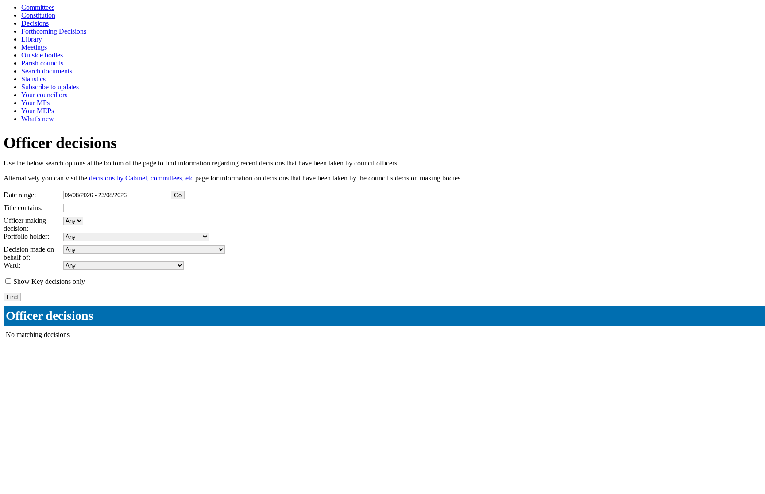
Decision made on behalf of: (29, 253)
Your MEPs (37, 111)
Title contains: (23, 207)
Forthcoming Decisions (53, 31)
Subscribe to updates (50, 87)
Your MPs (35, 103)
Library (31, 39)
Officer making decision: (25, 224)
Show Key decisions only (49, 281)
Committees (37, 7)
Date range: (20, 195)
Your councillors (44, 95)
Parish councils (42, 63)
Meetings (34, 47)
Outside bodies (42, 55)
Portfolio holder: (26, 236)
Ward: (12, 265)
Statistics (33, 79)
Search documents (46, 71)
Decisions (35, 23)
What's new (37, 119)
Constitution (38, 15)
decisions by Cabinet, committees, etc (141, 178)
